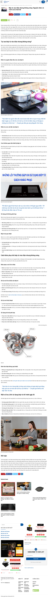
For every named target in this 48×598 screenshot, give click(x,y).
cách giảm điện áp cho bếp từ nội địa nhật (22, 380)
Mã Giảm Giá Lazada (5, 535)
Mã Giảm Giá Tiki (4, 533)
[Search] (39, 2)
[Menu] (1, 2)
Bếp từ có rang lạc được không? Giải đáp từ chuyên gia (7, 499)
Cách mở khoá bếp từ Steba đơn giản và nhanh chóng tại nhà (7, 515)
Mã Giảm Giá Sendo (5, 537)
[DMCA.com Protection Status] (36, 589)
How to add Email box (29, 567)
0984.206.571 (7, 582)
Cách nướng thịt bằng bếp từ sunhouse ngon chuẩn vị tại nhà (39, 499)
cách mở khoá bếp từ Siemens (15, 295)
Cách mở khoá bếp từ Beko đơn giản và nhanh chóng (23, 493)
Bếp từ (6, 5)
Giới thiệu (34, 581)
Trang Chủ (2, 5)
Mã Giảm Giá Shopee (5, 531)
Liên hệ (34, 583)
